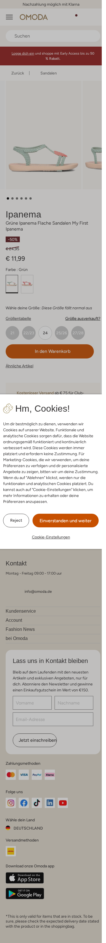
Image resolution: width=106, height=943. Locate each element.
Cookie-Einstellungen (51, 537)
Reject (16, 520)
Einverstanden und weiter (66, 520)
